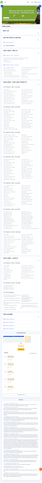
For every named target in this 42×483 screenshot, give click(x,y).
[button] (27, 2)
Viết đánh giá (21, 349)
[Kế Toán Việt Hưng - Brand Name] (1, 2)
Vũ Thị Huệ (6, 403)
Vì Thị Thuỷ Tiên (7, 421)
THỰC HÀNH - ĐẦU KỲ (10, 50)
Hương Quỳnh (7, 407)
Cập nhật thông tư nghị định (12, 37)
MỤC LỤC (6, 31)
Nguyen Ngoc (7, 411)
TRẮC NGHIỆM (7, 314)
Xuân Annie (6, 433)
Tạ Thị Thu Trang (7, 463)
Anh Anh (6, 438)
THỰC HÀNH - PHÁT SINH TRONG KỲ (15, 82)
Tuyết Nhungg (7, 416)
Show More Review (21, 394)
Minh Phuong (7, 459)
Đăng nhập (38, 2)
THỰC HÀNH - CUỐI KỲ (10, 258)
